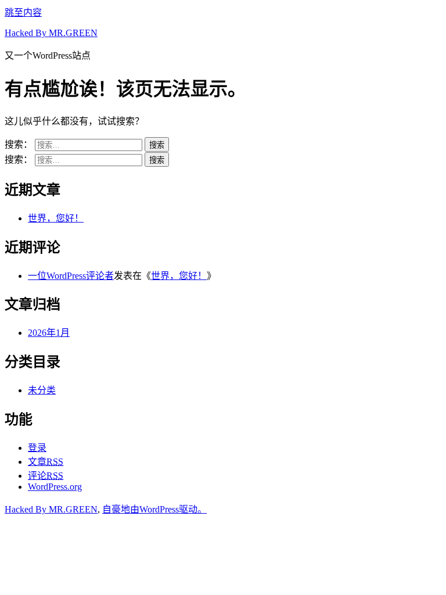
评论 (45, 476)
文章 (45, 462)
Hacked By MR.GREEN (51, 33)
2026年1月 (49, 333)
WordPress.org (55, 487)
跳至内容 (23, 12)
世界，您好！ (56, 218)
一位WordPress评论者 (71, 276)
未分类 (42, 390)
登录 (37, 448)
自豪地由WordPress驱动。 (154, 509)
